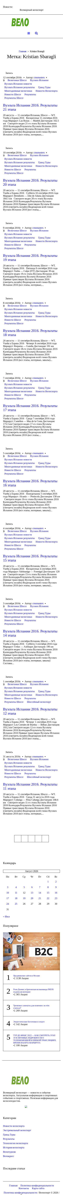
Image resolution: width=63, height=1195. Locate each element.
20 (32, 898)
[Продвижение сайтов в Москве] (31, 951)
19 (24, 898)
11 (16, 892)
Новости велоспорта (13, 1126)
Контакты (24, 1188)
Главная (22, 51)
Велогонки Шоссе (17, 80)
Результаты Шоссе (13, 98)
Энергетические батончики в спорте (29, 1022)
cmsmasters (39, 77)
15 (48, 892)
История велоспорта (13, 1147)
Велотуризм (9, 1152)
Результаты (30, 94)
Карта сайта (38, 1188)
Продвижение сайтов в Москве (26, 975)
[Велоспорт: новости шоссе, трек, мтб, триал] (31, 22)
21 (40, 898)
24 (7, 903)
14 (40, 892)
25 (16, 903)
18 (16, 898)
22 (48, 898)
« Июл (6, 916)
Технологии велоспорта (15, 1143)
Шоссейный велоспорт (39, 702)
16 (56, 892)
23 (56, 898)
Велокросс (8, 1156)
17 (7, 898)
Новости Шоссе (12, 94)
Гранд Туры (44, 87)
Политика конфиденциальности (37, 1185)
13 (32, 892)
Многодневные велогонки (18, 91)
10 (7, 892)
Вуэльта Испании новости (18, 83)
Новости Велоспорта (46, 91)
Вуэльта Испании (39, 80)
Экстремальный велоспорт (17, 1130)
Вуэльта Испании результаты (19, 87)
